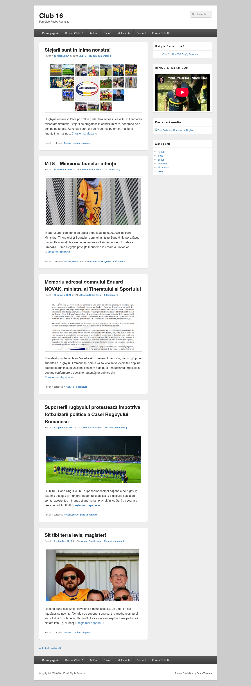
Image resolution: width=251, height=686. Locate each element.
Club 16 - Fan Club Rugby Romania (180, 54)
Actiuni (93, 33)
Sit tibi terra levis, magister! (75, 534)
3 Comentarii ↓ (112, 295)
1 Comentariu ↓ (112, 169)
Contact (141, 33)
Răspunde (119, 261)
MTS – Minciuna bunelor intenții (80, 163)
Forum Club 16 (161, 33)
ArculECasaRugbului (100, 261)
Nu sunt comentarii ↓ (100, 55)
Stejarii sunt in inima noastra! (78, 49)
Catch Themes (204, 673)
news (160, 171)
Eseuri (107, 33)
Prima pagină (50, 33)
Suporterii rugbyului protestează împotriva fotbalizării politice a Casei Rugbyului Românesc (92, 414)
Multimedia (124, 33)
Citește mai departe (86, 133)
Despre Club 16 (74, 33)
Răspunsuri (80, 386)
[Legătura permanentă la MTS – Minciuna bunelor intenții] (93, 228)
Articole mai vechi (50, 648)
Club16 (82, 55)
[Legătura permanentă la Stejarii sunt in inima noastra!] (93, 114)
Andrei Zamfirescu (91, 169)
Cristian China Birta (90, 295)
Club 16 (51, 15)
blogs (160, 155)
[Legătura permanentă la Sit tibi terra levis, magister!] (92, 604)
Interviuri (162, 163)
